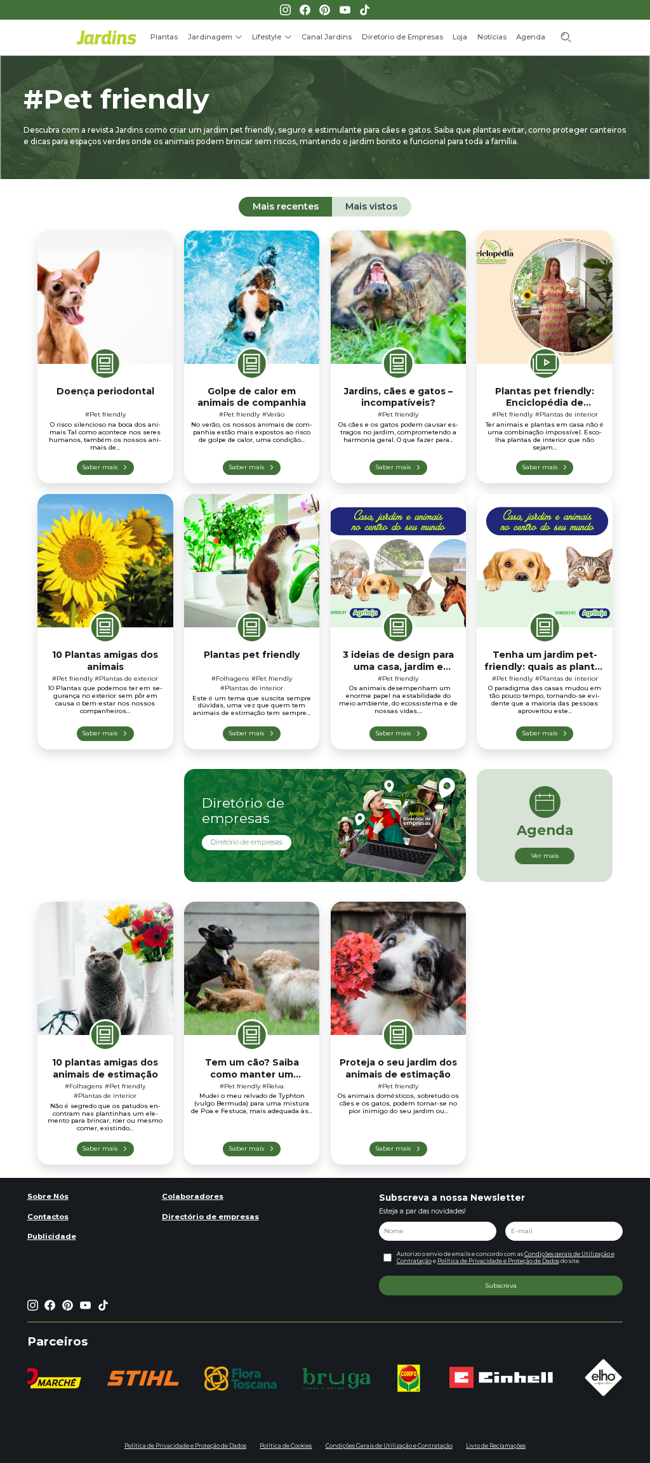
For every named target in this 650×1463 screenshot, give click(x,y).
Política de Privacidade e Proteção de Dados (498, 1261)
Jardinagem (210, 36)
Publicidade (51, 1236)
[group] (143, 1378)
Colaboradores (192, 1196)
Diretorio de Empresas (402, 36)
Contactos (48, 1216)
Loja (460, 36)
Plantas (164, 36)
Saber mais (99, 467)
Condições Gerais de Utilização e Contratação (389, 1446)
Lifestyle (266, 36)
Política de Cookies (286, 1446)
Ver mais (545, 855)
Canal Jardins (327, 36)
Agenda (530, 36)
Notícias (492, 36)
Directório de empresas (210, 1216)
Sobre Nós (48, 1196)
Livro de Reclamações (496, 1446)
